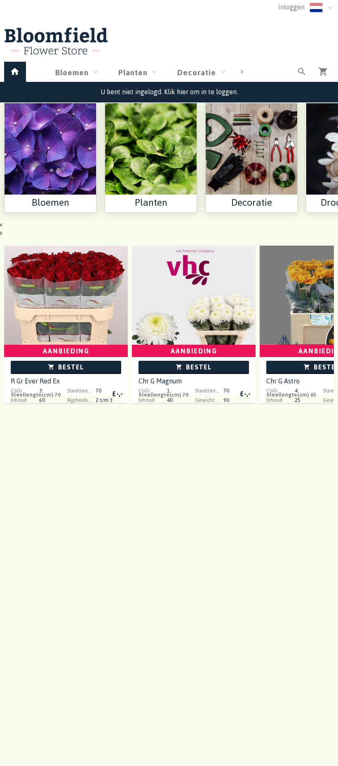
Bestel (70, 367)
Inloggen (291, 7)
